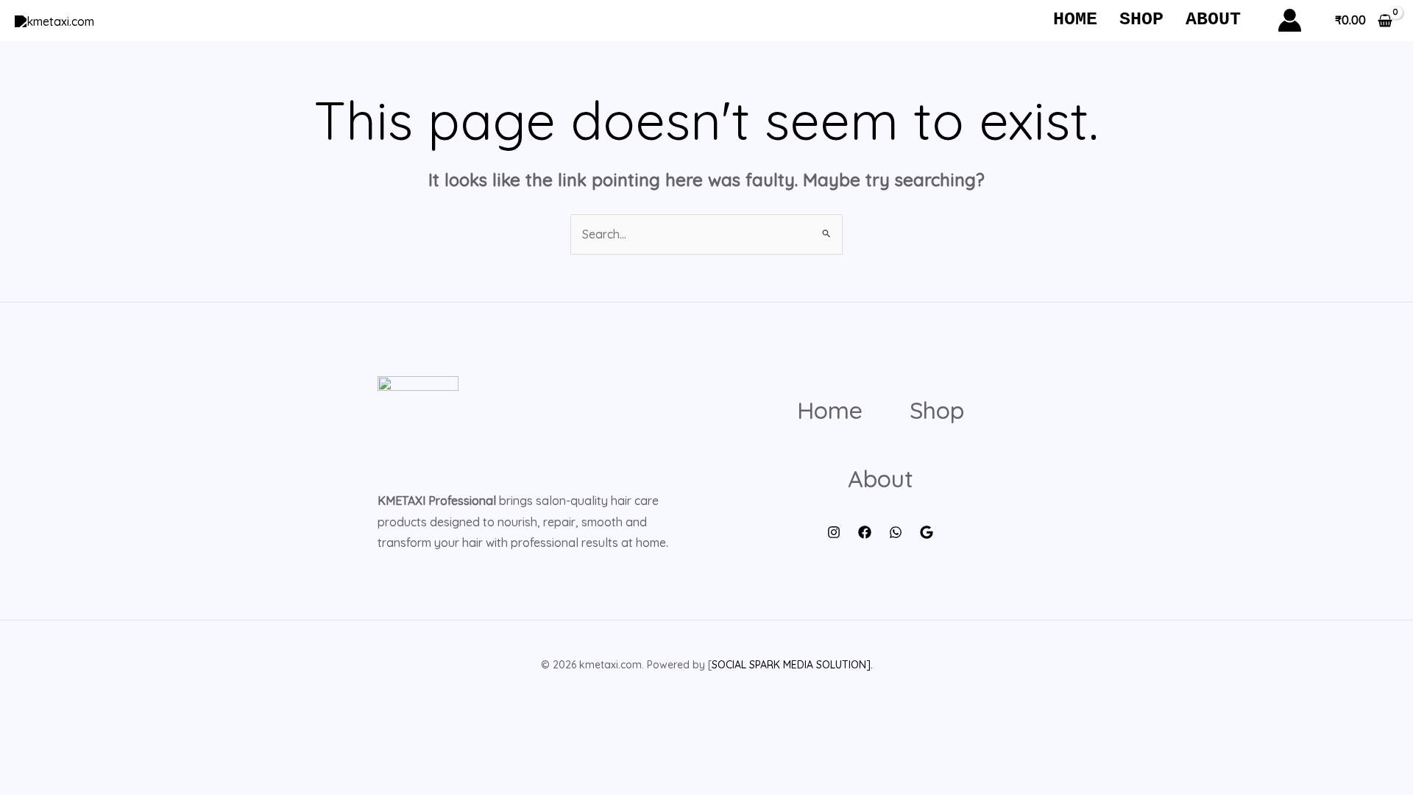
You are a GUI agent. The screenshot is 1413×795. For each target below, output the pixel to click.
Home (1075, 19)
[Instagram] (833, 532)
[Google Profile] (926, 532)
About (1213, 19)
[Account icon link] (1290, 20)
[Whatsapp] (895, 532)
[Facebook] (864, 532)
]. (869, 664)
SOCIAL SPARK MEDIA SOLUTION (789, 664)
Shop (1141, 19)
